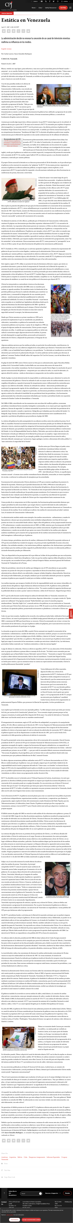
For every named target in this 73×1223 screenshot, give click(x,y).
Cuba (25, 1157)
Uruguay (64, 1157)
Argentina (12, 1157)
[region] (36, 1215)
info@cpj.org (68, 1202)
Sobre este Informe (12, 146)
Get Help (63, 8)
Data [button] (40, 8)
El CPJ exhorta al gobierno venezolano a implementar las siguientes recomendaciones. (12, 143)
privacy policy (9, 1215)
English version (6, 49)
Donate (67, 1193)
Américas (4, 1157)
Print (6, 1163)
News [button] (33, 8)
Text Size (7, 1170)
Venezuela (4, 1159)
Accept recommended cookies (31, 1219)
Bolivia (20, 1157)
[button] (70, 1)
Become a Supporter (51, 1193)
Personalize (14, 1219)
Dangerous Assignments (37, 1157)
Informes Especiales (7, 13)
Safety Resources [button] (50, 8)
